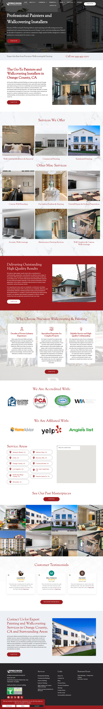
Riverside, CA (17, 482)
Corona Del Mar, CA (42, 463)
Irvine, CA (16, 458)
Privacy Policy (61, 683)
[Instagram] (11, 697)
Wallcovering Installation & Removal (18, 159)
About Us (32, 2)
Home (25, 2)
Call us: (77, 56)
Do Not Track (61, 692)
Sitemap (60, 688)
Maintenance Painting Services (51, 242)
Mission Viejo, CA (41, 452)
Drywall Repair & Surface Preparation (83, 204)
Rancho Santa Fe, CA (42, 476)
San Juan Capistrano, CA (42, 470)
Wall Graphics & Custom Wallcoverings (84, 243)
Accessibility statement (64, 695)
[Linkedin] (18, 697)
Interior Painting (42, 680)
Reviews (79, 2)
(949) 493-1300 (11, 677)
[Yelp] (21, 697)
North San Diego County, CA (18, 475)
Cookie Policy (61, 690)
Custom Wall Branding (18, 204)
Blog (59, 680)
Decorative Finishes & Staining (51, 204)
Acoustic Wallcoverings (18, 242)
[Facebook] (8, 697)
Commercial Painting (51, 159)
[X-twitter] (15, 697)
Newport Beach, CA (19, 452)
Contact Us (53, 5)
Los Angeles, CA (18, 469)
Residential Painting (84, 159)
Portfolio (70, 2)
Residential (52, 2)
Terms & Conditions (63, 685)
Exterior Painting (42, 683)
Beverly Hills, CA (41, 458)
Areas (61, 2)
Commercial (42, 2)
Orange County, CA (19, 463)
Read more (26, 589)
